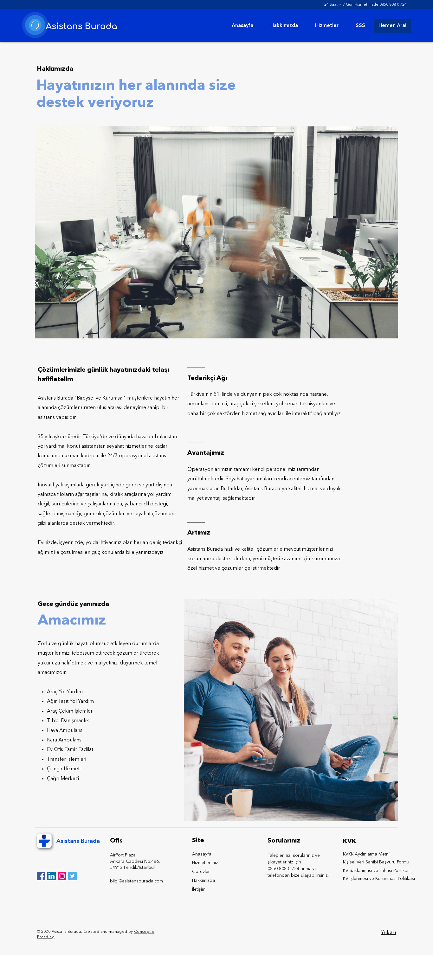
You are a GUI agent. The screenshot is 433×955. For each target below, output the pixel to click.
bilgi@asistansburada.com (136, 881)
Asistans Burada (78, 841)
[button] (327, 26)
